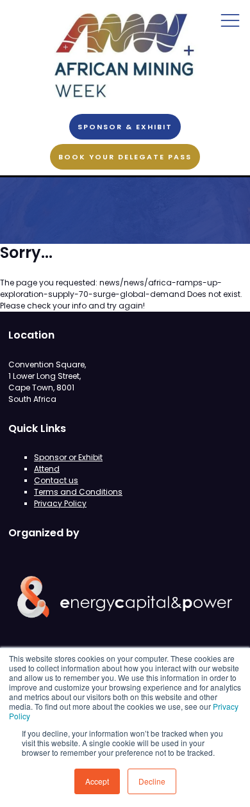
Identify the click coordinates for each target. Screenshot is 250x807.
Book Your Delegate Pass (125, 157)
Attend (47, 468)
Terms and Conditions (78, 491)
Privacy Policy (60, 503)
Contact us (56, 480)
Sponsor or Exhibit (68, 457)
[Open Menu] (230, 19)
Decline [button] (151, 781)
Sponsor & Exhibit (125, 127)
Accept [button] (97, 781)
